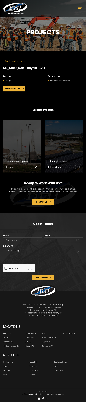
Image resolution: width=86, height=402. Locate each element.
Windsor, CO (8, 342)
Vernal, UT (7, 333)
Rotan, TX (46, 333)
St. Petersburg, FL (55, 167)
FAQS (56, 366)
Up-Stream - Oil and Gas (60, 80)
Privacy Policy (44, 394)
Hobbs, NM (29, 337)
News (5, 374)
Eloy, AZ (6, 337)
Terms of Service (57, 394)
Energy (8, 80)
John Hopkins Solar (57, 161)
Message (8, 246)
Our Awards (33, 370)
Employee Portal (60, 362)
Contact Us (41, 202)
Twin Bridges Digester (17, 161)
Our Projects (8, 362)
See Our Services (12, 88)
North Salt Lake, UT (49, 337)
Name (7, 235)
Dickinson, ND (30, 333)
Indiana (9, 167)
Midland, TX (29, 346)
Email (47, 235)
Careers (32, 374)
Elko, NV (28, 342)
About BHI (32, 362)
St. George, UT (47, 346)
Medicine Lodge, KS (11, 346)
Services (6, 370)
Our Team (33, 366)
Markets (6, 366)
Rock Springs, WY (69, 333)
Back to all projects (15, 61)
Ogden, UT (46, 342)
